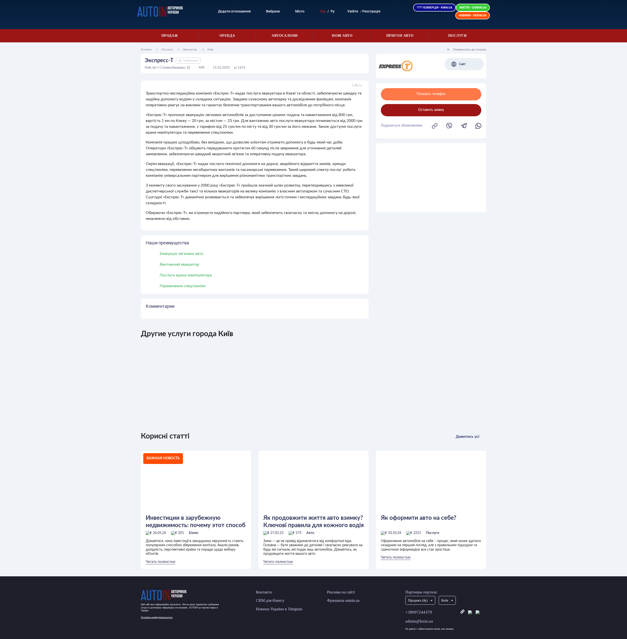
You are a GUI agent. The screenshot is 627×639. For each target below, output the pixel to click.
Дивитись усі (467, 436)
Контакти (264, 592)
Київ (210, 49)
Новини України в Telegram (279, 609)
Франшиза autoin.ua (343, 600)
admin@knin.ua (419, 621)
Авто (310, 533)
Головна (146, 49)
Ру (333, 11)
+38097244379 (418, 612)
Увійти (352, 11)
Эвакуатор (190, 49)
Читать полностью (160, 562)
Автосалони (285, 35)
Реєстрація (371, 11)
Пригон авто (399, 35)
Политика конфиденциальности (156, 617)
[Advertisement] (431, 177)
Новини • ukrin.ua (472, 15)
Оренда (227, 35)
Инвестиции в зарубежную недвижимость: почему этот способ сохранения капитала (195, 522)
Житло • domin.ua (472, 7)
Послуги (457, 35)
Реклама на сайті (341, 592)
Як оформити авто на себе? (418, 518)
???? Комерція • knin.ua (434, 7)
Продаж (169, 35)
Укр (323, 11)
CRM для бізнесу (270, 600)
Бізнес (194, 533)
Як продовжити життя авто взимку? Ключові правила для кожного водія (313, 521)
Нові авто (342, 35)
